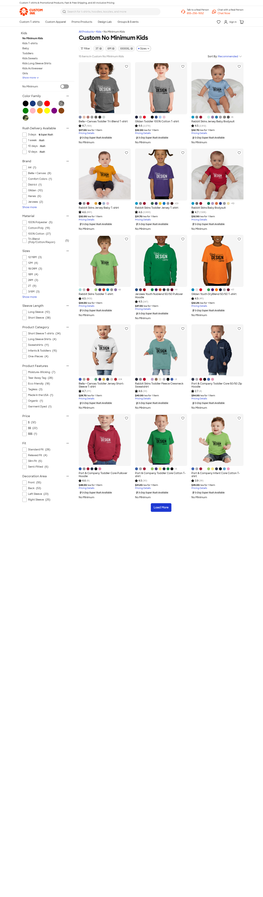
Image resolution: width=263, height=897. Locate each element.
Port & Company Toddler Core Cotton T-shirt (160, 475)
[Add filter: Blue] (33, 103)
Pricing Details (86, 133)
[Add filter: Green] (25, 111)
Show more (29, 77)
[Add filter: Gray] (40, 103)
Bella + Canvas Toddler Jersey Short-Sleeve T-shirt (101, 385)
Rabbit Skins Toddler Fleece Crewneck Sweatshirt (159, 385)
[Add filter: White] (54, 103)
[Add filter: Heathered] (61, 103)
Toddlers (27, 53)
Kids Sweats (30, 58)
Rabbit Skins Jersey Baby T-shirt (99, 207)
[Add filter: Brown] (61, 111)
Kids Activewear (32, 68)
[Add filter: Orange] (40, 111)
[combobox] (110, 11)
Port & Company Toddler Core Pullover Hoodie (103, 475)
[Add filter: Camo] (25, 118)
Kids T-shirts (30, 43)
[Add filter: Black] (25, 103)
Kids (98, 31)
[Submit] (64, 11)
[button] (230, 13)
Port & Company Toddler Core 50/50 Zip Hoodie (216, 385)
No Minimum (30, 86)
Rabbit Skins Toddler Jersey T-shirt (156, 207)
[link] (31, 11)
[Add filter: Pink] (33, 111)
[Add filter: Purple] (54, 111)
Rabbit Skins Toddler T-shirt (96, 294)
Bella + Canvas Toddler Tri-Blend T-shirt (103, 121)
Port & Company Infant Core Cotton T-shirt (215, 475)
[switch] (64, 86)
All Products (86, 31)
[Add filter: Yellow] (47, 111)
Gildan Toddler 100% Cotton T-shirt (157, 121)
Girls (25, 73)
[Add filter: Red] (47, 103)
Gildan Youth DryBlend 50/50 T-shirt (214, 294)
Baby (25, 48)
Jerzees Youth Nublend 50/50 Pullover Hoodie (159, 295)
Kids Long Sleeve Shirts (36, 63)
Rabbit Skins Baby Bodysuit (208, 207)
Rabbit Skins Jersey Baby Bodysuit (213, 121)
